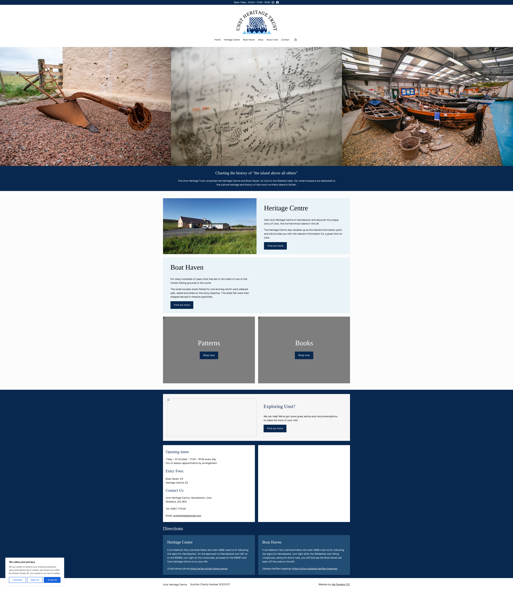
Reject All (35, 580)
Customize (17, 580)
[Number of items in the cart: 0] (296, 40)
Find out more (275, 245)
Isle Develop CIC (341, 584)
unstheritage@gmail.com (187, 515)
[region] (34, 572)
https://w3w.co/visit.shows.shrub (209, 568)
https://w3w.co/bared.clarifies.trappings (314, 568)
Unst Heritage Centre (175, 584)
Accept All (52, 580)
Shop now (209, 355)
